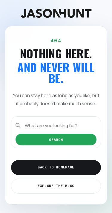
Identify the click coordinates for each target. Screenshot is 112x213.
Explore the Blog (56, 185)
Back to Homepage (56, 167)
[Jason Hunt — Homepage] (56, 13)
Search (56, 139)
